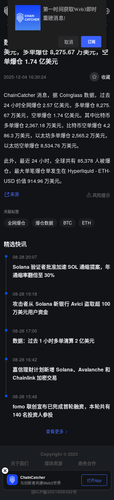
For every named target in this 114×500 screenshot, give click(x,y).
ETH (86, 223)
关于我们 (19, 463)
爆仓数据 (44, 223)
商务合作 (87, 463)
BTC (67, 223)
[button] (106, 11)
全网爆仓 (16, 223)
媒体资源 (53, 463)
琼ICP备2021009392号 (54, 491)
